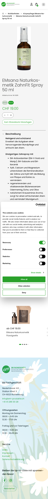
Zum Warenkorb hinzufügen (18, 122)
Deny (24, 293)
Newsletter (9, 488)
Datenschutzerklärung (13, 459)
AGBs (5, 449)
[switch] (42, 249)
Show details (36, 273)
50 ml (11, 103)
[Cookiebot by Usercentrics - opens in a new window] (35, 204)
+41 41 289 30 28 (10, 401)
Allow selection (24, 286)
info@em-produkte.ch (13, 398)
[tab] (20, 344)
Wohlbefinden (13, 13)
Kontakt (6, 456)
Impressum (8, 453)
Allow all (24, 279)
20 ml (5, 103)
